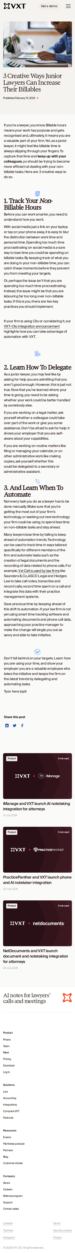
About (6, 1183)
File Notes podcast (14, 1144)
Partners (8, 1150)
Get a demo (49, 6)
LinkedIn (8, 1224)
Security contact (62, 1231)
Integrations (10, 1104)
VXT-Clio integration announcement (32, 326)
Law (5, 1091)
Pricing (7, 1059)
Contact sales (11, 1209)
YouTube (8, 1231)
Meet (6, 1052)
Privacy (57, 1238)
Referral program (13, 1196)
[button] (67, 6)
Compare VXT (11, 1111)
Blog (5, 1157)
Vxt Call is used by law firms (39, 571)
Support (8, 1202)
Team (6, 1046)
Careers (7, 1189)
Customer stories (13, 1163)
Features (8, 1118)
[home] (15, 6)
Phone (7, 1039)
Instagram (9, 1238)
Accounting (9, 1098)
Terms (56, 1224)
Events (7, 1137)
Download (9, 1065)
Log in (6, 1072)
